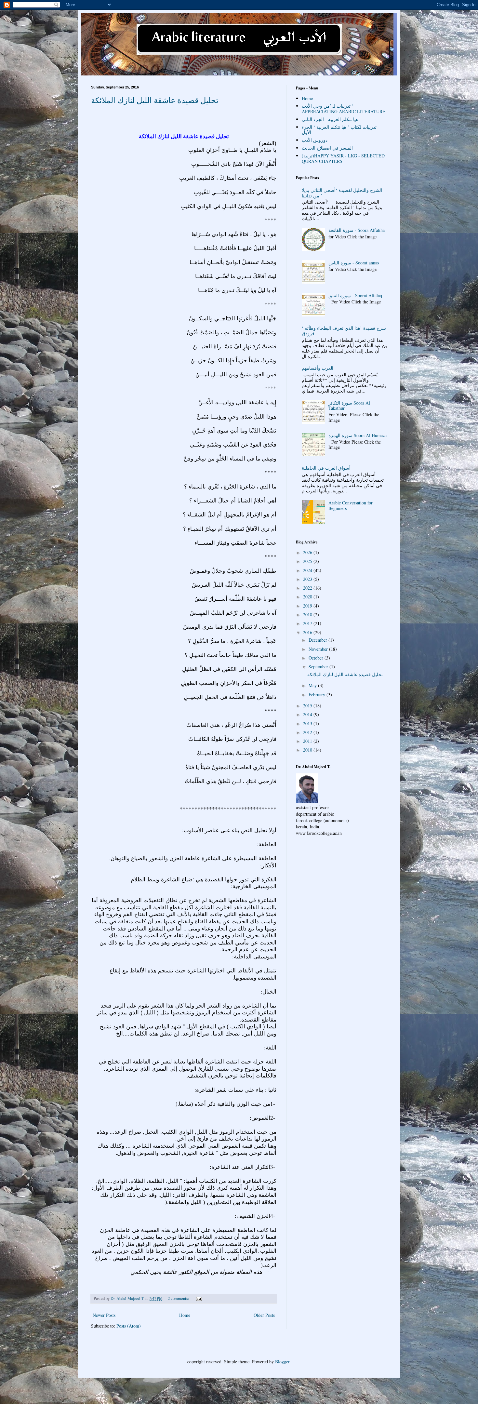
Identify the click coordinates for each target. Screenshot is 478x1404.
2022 (308, 588)
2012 (308, 732)
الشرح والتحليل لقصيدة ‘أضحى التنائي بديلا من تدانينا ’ (342, 193)
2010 (308, 750)
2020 (308, 597)
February (317, 694)
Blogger (282, 1361)
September (319, 666)
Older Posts (264, 1315)
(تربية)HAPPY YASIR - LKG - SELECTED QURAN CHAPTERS (343, 158)
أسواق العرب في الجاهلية (326, 468)
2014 (308, 714)
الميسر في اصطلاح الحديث (327, 148)
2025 (308, 561)
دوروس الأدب (314, 140)
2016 (308, 632)
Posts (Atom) (128, 1326)
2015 (308, 705)
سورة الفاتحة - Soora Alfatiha (356, 230)
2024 (308, 570)
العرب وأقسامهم (317, 368)
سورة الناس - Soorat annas (353, 263)
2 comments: (179, 1298)
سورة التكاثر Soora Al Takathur (349, 405)
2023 (308, 579)
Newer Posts (104, 1315)
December (318, 640)
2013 (308, 723)
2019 (308, 606)
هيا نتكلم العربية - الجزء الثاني (330, 119)
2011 (308, 741)
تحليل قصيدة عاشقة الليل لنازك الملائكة (155, 100)
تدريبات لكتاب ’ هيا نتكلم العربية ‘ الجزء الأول (339, 130)
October (317, 658)
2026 (308, 552)
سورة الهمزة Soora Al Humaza (357, 435)
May (313, 685)
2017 (308, 623)
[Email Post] (198, 1298)
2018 (308, 614)
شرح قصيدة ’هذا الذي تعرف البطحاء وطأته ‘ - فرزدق (344, 331)
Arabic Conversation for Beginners (350, 505)
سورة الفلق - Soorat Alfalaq (355, 295)
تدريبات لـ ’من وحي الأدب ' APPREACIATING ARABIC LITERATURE (343, 108)
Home (184, 1315)
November (319, 649)
